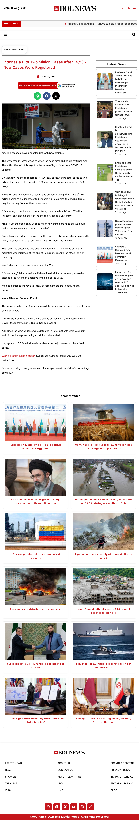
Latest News (18, 49)
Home (7, 49)
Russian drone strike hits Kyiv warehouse (35, 609)
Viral (8, 790)
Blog (114, 790)
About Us (64, 763)
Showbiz (10, 776)
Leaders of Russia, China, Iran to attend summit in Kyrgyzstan (123, 253)
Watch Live (128, 8)
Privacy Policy (120, 769)
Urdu (61, 783)
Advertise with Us (69, 776)
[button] (37, 96)
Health (9, 769)
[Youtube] (73, 806)
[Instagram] (82, 806)
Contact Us (65, 769)
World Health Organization (18, 355)
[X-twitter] (65, 806)
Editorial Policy (122, 783)
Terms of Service (122, 776)
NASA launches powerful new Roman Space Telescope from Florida (124, 227)
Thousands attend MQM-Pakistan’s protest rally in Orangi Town (123, 108)
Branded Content (122, 763)
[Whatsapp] (48, 806)
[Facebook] (56, 806)
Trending (11, 783)
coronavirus (41, 148)
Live (60, 790)
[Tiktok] (90, 806)
